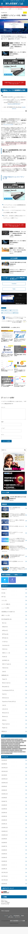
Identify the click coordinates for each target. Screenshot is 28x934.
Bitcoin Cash (6, 682)
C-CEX (4, 641)
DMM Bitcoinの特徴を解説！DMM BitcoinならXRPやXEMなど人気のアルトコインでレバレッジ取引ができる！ (13, 549)
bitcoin (12, 739)
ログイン (3, 900)
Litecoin (5, 709)
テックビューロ (14, 310)
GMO (13, 740)
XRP (20, 742)
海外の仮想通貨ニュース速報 (17, 920)
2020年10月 (5, 782)
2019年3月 (4, 816)
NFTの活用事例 (16, 561)
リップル (17, 750)
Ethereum (5, 697)
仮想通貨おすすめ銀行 (8, 611)
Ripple (4, 727)
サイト (2, 434)
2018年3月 (4, 861)
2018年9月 (4, 838)
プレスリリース (7, 124)
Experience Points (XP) (9, 701)
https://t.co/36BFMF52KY (14, 104)
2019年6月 (4, 805)
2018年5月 (4, 853)
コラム (4, 600)
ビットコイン (17, 747)
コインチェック (5, 745)
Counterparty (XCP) (8, 690)
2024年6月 (4, 760)
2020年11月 (5, 779)
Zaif (3, 310)
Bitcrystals (5, 686)
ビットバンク (15, 748)
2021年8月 (4, 775)
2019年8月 (4, 797)
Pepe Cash (6, 724)
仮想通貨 (3, 751)
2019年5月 (4, 808)
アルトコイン (4, 743)
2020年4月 (4, 790)
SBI (14, 742)
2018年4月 (4, 857)
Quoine (6, 742)
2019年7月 (4, 801)
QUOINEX (5, 660)
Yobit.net (5, 667)
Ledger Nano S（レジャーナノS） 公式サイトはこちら (14, 83)
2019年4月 (4, 812)
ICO (3, 593)
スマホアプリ (15, 745)
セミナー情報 (6, 604)
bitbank (5, 626)
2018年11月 (5, 831)
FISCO (4, 649)
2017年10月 (5, 880)
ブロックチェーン (5, 750)
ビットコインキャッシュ (6, 748)
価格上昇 (11, 751)
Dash (4, 694)
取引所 (15, 751)
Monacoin (5, 712)
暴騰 (2, 753)
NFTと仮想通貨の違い (15, 508)
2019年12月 (5, 794)
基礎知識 (5, 675)
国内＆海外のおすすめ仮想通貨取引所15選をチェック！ (14, 6)
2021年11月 (5, 767)
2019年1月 (4, 823)
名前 (2, 421)
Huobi (4, 656)
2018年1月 (4, 868)
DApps (4, 589)
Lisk (4, 705)
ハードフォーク (10, 747)
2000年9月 (4, 883)
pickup (3, 742)
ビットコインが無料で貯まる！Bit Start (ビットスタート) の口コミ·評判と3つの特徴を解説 (17, 540)
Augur (4, 679)
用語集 (4, 731)
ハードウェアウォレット (7, 312)
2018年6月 (4, 850)
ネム (24, 745)
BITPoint (5, 634)
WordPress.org (5, 903)
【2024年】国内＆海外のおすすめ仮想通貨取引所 (16, 556)
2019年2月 (4, 820)
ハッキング (4, 747)
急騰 (24, 751)
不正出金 (16, 312)
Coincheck (5, 645)
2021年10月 (5, 771)
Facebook (14, 283)
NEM (4, 720)
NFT (3, 596)
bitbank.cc (8, 739)
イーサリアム (10, 743)
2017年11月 (5, 876)
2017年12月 (5, 872)
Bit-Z (4, 623)
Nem (25, 740)
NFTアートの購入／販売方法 (16, 520)
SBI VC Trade (6, 664)
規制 (11, 753)
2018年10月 (5, 835)
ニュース (4, 307)
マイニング (12, 750)
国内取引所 (20, 751)
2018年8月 (4, 842)
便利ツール (6, 615)
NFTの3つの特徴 (16, 526)
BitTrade (5, 638)
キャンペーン (17, 743)
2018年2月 (4, 865)
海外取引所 (7, 753)
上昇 (21, 750)
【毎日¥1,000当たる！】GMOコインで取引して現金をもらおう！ (17, 569)
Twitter (14, 289)
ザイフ (7, 310)
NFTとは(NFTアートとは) (16, 533)
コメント (3, 407)
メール (3, 428)
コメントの (5, 902)
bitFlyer (5, 630)
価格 (7, 751)
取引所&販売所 (6, 619)
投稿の (4, 901)
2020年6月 (4, 786)
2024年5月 (4, 764)
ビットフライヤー (22, 748)
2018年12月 (5, 827)
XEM (17, 742)
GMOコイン (6, 652)
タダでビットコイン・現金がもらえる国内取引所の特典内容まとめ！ (17, 515)
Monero (5, 716)
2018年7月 (4, 846)
